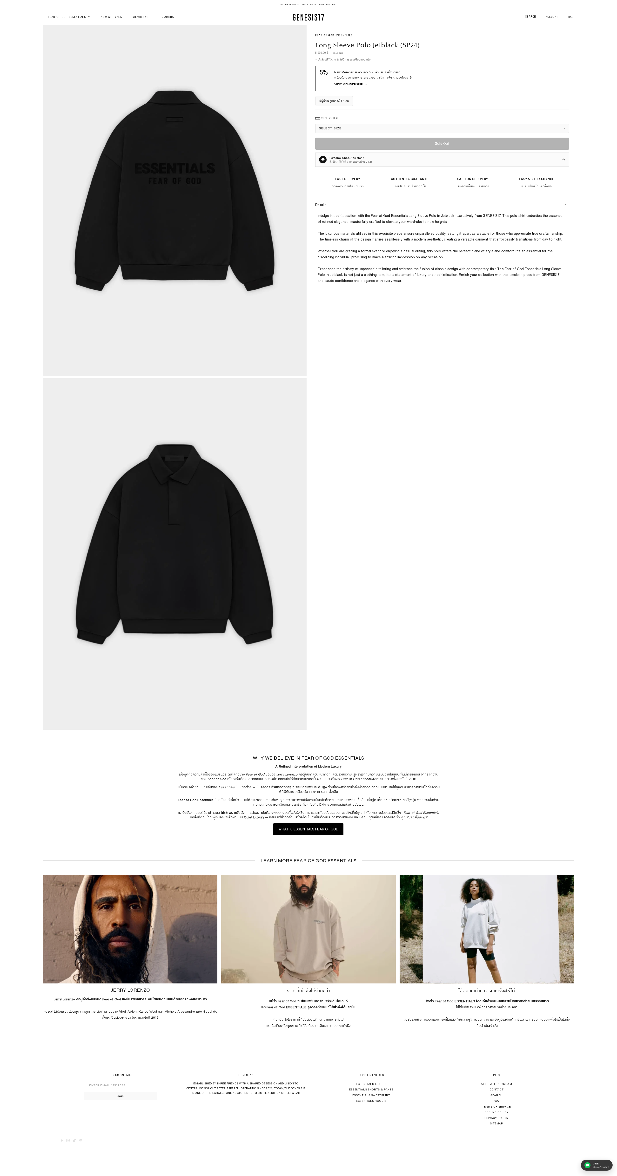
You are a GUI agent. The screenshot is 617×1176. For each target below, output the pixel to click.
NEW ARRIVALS (111, 17)
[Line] (81, 1141)
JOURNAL (168, 17)
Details (321, 205)
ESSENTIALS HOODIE (371, 1100)
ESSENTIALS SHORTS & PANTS (371, 1089)
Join (120, 1095)
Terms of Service (496, 1106)
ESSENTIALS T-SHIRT (371, 1083)
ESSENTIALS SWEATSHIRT (371, 1095)
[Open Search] (530, 17)
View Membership (350, 84)
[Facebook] (62, 1141)
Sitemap (496, 1123)
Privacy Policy (496, 1117)
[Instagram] (68, 1141)
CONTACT (497, 1089)
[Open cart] (571, 17)
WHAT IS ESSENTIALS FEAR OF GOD (308, 829)
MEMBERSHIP (142, 17)
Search (496, 1095)
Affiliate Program (496, 1083)
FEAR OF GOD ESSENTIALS (67, 17)
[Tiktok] (74, 1141)
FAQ (497, 1100)
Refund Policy (497, 1112)
